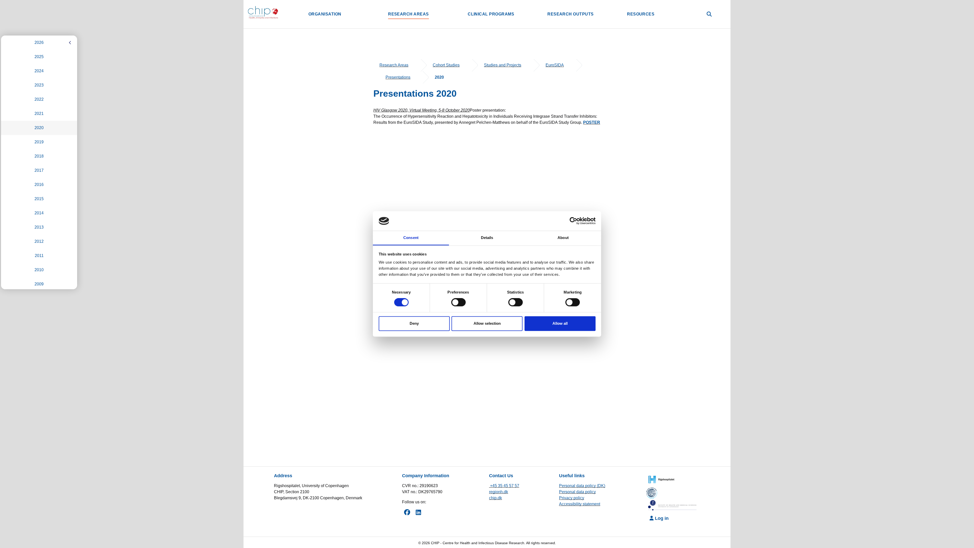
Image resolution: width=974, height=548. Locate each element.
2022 (39, 99)
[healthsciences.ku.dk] (672, 505)
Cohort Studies (446, 65)
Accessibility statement (579, 504)
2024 (39, 71)
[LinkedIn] (418, 512)
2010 (39, 270)
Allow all (560, 323)
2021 (39, 113)
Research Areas (393, 65)
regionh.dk (498, 492)
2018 (39, 156)
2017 (39, 170)
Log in (661, 518)
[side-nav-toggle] (70, 42)
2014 (39, 213)
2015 (39, 199)
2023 (39, 85)
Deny (414, 323)
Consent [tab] (411, 237)
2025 (39, 57)
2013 (39, 227)
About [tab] (563, 237)
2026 (39, 42)
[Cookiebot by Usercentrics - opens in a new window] (573, 221)
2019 (39, 142)
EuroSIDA (555, 65)
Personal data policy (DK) (582, 486)
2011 (39, 255)
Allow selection (487, 323)
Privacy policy (571, 498)
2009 (39, 284)
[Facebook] (407, 512)
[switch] (458, 302)
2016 (39, 184)
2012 (39, 241)
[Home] (276, 12)
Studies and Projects (502, 65)
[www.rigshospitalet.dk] (660, 479)
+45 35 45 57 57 (504, 486)
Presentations (398, 77)
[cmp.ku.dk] (653, 492)
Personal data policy (577, 492)
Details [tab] (487, 237)
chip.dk (495, 498)
